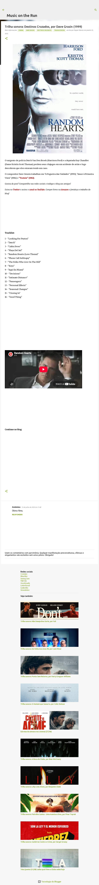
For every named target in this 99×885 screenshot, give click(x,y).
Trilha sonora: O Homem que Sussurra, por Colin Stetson (43, 704)
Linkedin (24, 588)
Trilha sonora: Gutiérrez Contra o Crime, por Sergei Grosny (44, 842)
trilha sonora (59, 30)
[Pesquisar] (95, 10)
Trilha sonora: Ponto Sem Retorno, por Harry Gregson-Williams (46, 676)
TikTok (24, 581)
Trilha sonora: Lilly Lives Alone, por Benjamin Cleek (41, 787)
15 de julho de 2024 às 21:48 (31, 507)
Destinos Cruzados (44, 30)
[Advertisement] (51, 5)
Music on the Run (22, 15)
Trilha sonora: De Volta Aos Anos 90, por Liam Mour (41, 649)
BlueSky (24, 576)
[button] (6, 38)
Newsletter (25, 590)
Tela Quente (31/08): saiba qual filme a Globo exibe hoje (43, 869)
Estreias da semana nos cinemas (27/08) (36, 732)
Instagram (25, 578)
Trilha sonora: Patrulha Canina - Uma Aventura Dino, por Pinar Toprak (48, 814)
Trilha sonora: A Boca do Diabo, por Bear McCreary (41, 759)
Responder (17, 515)
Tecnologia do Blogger (51, 882)
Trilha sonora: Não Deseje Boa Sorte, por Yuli (38, 621)
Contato (24, 574)
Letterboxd (25, 585)
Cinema (20, 30)
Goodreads (25, 583)
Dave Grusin (30, 30)
